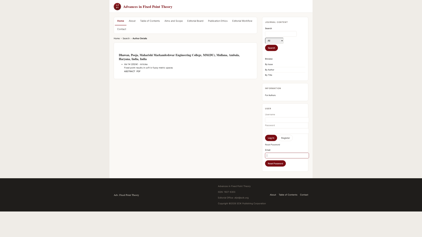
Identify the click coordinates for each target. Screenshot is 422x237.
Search (126, 38)
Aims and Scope (174, 20)
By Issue (269, 64)
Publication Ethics (218, 20)
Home (120, 20)
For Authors (270, 95)
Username (270, 114)
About (132, 20)
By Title (268, 75)
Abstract (129, 71)
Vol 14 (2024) (131, 64)
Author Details (140, 38)
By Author (269, 69)
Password (270, 125)
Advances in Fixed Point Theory (144, 6)
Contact (121, 29)
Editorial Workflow (242, 20)
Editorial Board (195, 20)
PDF (138, 71)
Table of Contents (150, 20)
